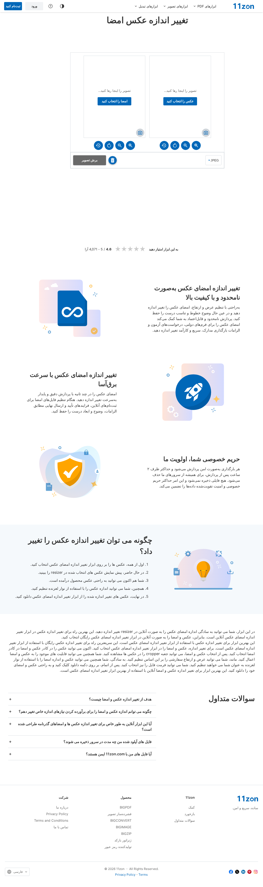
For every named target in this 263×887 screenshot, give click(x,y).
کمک (191, 807)
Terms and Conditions (51, 820)
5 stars (143, 249)
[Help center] (50, 6)
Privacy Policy (57, 814)
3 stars (130, 249)
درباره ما (62, 807)
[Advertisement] (147, 38)
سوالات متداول (184, 820)
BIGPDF (126, 807)
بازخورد (190, 814)
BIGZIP (126, 834)
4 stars (136, 249)
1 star (118, 249)
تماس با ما (61, 827)
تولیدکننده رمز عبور (118, 847)
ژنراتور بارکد (123, 840)
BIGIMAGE (124, 827)
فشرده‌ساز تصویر (120, 814)
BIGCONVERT (121, 820)
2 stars (124, 249)
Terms (143, 875)
